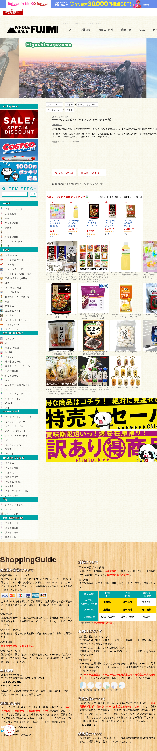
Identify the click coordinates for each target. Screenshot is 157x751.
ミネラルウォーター (15, 209)
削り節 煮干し (12, 375)
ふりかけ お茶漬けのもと (17, 384)
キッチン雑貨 (11, 468)
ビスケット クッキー (15, 421)
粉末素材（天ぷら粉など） (18, 366)
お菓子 (70, 104)
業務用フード (11, 523)
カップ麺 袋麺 (12, 292)
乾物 (7, 283)
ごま (7, 408)
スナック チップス (14, 426)
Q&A (142, 29)
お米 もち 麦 (11, 255)
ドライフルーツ (12, 324)
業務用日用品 (11, 532)
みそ (7, 343)
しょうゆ (9, 338)
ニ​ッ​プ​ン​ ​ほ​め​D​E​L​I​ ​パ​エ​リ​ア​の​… (92, 224)
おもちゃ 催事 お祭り (15, 505)
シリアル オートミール (16, 320)
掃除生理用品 (11, 477)
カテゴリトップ (54, 104)
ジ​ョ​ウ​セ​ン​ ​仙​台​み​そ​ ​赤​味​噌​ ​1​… (129, 223)
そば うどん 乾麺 (13, 287)
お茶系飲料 (10, 213)
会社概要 (85, 29)
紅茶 (7, 218)
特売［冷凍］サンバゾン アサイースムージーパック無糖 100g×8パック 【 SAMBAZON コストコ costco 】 (93, 316)
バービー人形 (11, 514)
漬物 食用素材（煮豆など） (18, 278)
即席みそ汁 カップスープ (17, 297)
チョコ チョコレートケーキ (18, 417)
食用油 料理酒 (12, 347)
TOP (69, 29)
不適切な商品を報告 (95, 184)
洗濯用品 (9, 463)
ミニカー (9, 509)
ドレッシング (11, 389)
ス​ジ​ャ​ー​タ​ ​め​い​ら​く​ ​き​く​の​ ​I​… (110, 223)
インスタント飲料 (13, 241)
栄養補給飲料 (11, 237)
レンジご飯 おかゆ (14, 260)
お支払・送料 (105, 29)
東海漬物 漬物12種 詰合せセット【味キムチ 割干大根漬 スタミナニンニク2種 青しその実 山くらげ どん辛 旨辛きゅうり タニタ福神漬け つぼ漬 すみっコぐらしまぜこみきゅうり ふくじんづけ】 (93, 277)
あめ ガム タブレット (87, 104)
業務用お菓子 (11, 537)
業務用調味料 (11, 528)
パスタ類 (9, 264)
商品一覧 (126, 29)
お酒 (7, 246)
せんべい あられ (13, 444)
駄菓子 (8, 449)
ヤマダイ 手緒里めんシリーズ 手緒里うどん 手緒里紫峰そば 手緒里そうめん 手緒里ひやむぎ (93, 389)
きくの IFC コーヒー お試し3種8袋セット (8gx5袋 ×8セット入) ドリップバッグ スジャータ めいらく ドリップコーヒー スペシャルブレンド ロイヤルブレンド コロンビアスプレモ (61, 277)
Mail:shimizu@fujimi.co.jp (19, 727)
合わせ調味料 (11, 371)
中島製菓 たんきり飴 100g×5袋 (126, 352)
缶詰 (7, 301)
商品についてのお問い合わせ (68, 184)
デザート (9, 454)
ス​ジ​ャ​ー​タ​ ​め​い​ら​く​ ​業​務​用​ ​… (73, 223)
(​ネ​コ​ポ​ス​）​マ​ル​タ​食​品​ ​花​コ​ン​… (55, 224)
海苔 (7, 380)
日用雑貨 (9, 472)
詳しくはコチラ (88, 724)
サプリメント (11, 329)
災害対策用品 (11, 495)
